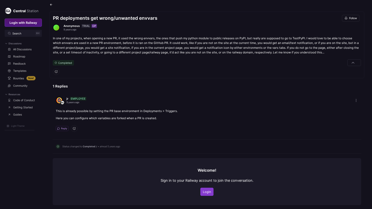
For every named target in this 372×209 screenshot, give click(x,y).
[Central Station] (8, 10)
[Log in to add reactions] (56, 71)
